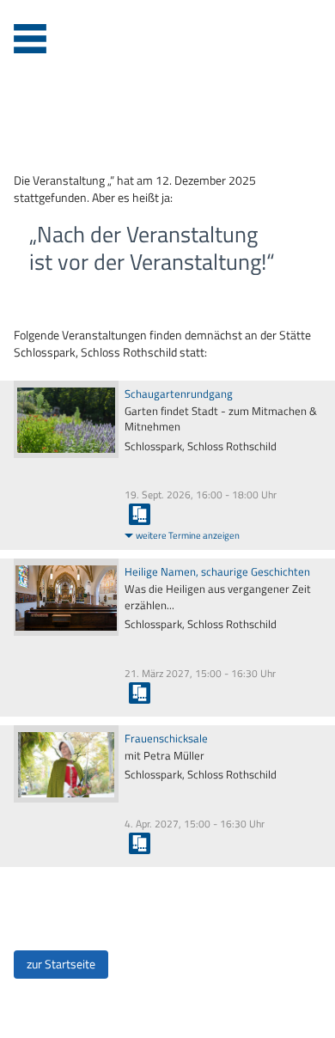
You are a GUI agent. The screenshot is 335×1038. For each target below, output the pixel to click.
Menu (30, 38)
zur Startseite (61, 964)
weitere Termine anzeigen (188, 535)
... (139, 514)
